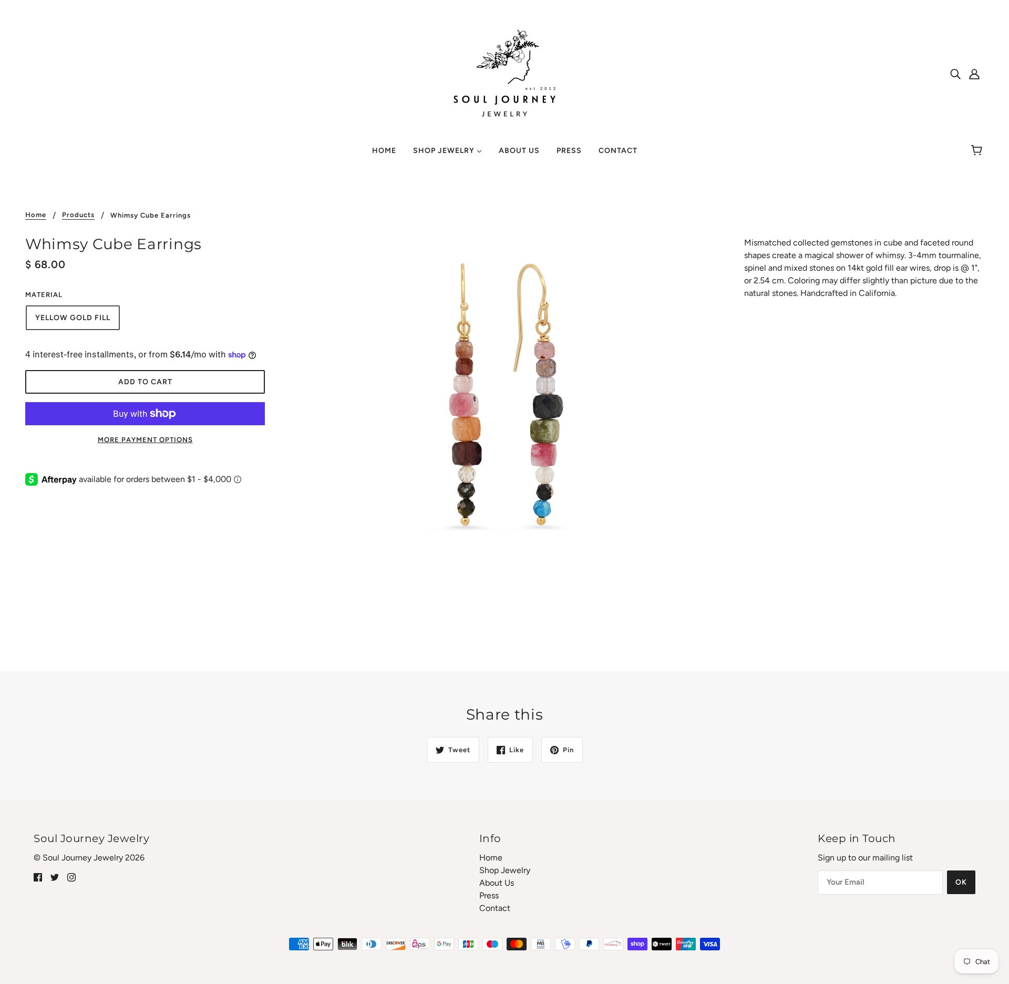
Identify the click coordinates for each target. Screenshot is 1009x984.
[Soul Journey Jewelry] (504, 73)
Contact (494, 908)
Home (35, 215)
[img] (955, 73)
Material (44, 295)
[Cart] (978, 151)
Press (489, 895)
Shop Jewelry (504, 870)
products (78, 215)
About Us (496, 883)
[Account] (974, 73)
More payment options (145, 440)
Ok (961, 882)
